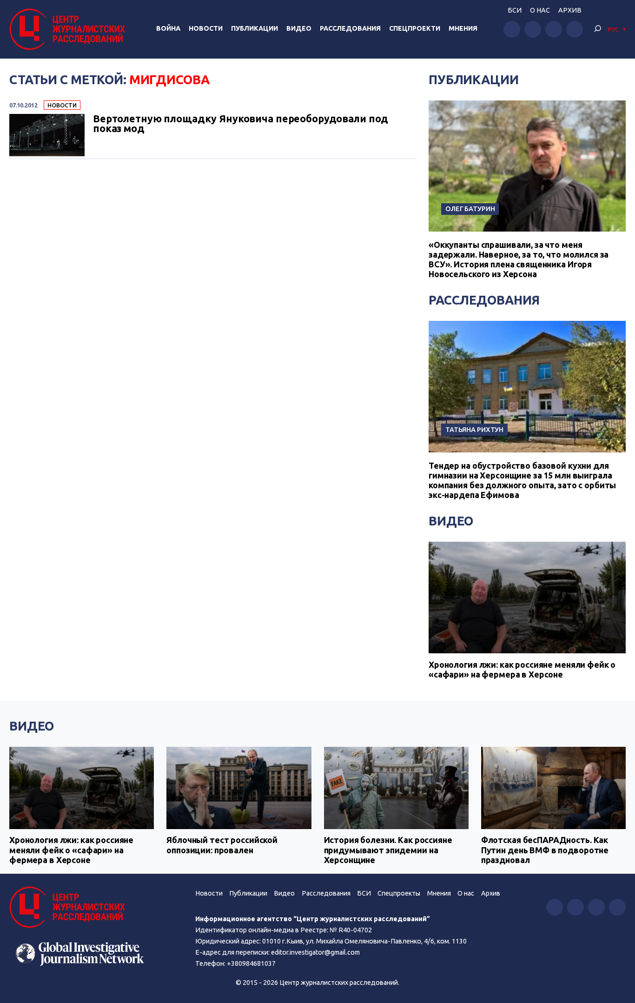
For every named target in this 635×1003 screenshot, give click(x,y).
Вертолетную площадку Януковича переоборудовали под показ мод (240, 124)
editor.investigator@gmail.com (315, 952)
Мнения (463, 28)
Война (168, 28)
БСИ (515, 10)
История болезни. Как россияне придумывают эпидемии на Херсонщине (388, 849)
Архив (570, 10)
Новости (206, 28)
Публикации (254, 28)
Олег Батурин (470, 209)
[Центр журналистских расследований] (69, 29)
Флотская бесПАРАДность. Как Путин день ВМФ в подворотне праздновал (545, 849)
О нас (540, 10)
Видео (298, 28)
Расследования (350, 28)
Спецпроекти (414, 28)
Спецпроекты (398, 893)
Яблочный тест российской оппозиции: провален (222, 845)
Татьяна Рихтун (474, 429)
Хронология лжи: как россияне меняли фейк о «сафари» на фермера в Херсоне (522, 669)
